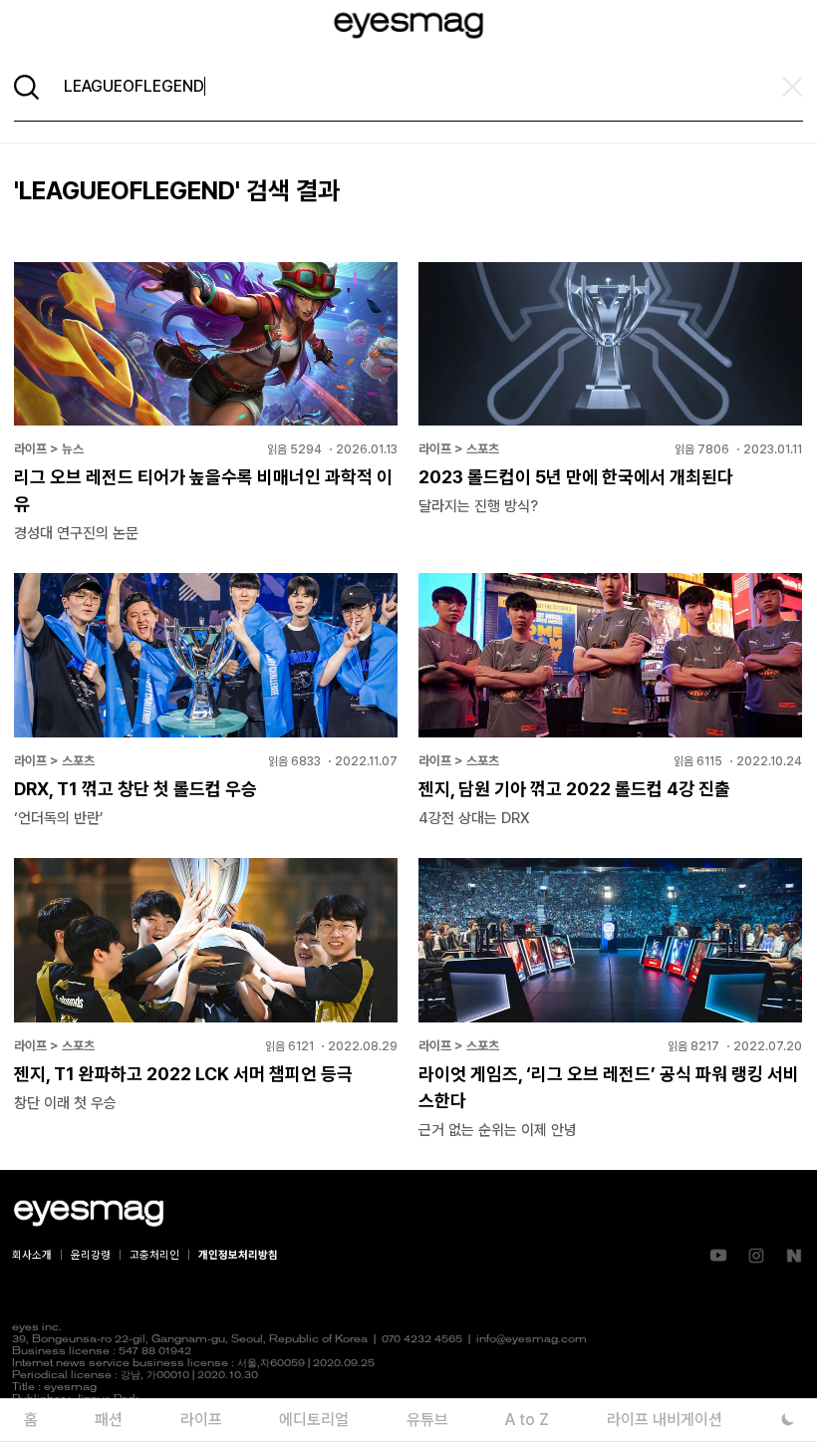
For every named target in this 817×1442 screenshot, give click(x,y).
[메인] (408, 25)
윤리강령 (91, 1255)
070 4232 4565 (422, 1339)
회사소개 (32, 1255)
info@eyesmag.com (531, 1339)
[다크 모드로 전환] (787, 1419)
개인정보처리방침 (238, 1255)
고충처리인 (154, 1255)
